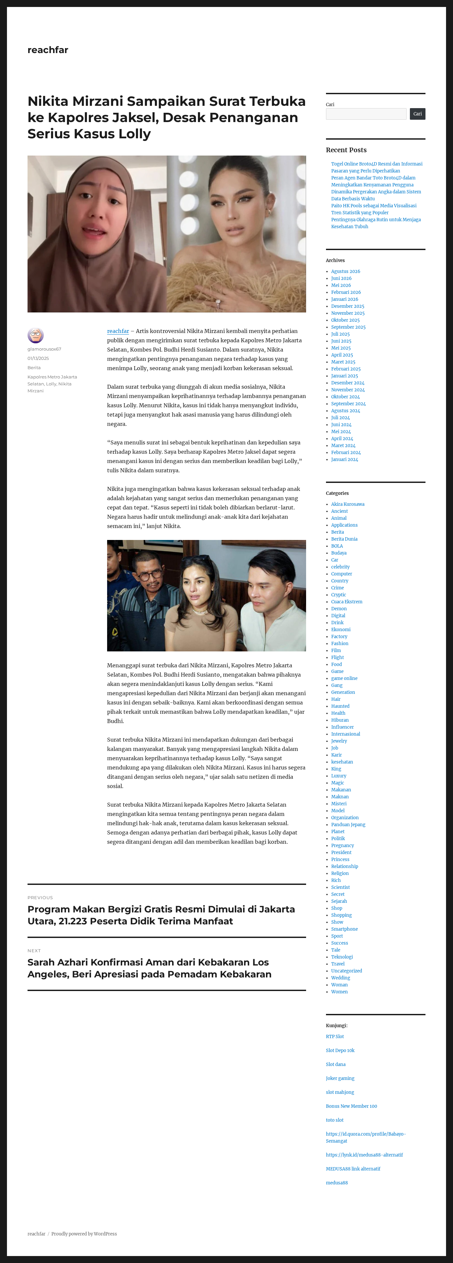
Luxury (338, 776)
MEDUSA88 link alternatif (353, 1169)
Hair (336, 699)
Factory (339, 636)
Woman (339, 985)
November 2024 (348, 390)
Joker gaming (340, 1078)
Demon (339, 609)
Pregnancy (342, 845)
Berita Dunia (344, 539)
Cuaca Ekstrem (346, 602)
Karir (336, 755)
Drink (337, 623)
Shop (336, 908)
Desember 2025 (347, 306)
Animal (339, 518)
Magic (337, 783)
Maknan (340, 797)
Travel (338, 964)
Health (338, 713)
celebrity (340, 567)
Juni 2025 (341, 341)
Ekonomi (341, 629)
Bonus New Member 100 (351, 1106)
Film (336, 650)
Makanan (341, 790)
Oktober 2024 (345, 397)
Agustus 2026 (345, 271)
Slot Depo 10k (340, 1050)
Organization (345, 818)
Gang (337, 685)
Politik (338, 838)
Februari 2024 (346, 452)
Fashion (340, 643)
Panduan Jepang (348, 825)
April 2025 (342, 355)
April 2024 (342, 438)
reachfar (48, 49)
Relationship (344, 866)
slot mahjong (340, 1092)
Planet (338, 831)
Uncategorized (346, 971)
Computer (341, 574)
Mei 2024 (341, 431)
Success (339, 943)
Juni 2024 (341, 425)
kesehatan (342, 762)
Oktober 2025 (345, 320)
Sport (337, 936)
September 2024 (348, 404)
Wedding (340, 978)
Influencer (342, 727)
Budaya (339, 553)
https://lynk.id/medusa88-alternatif (364, 1155)
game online (344, 678)
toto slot (335, 1120)
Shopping (341, 915)
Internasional (345, 734)
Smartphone (344, 929)
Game (337, 671)
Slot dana (336, 1064)
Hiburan (340, 720)
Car (334, 560)
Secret (338, 894)
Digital (338, 616)
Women (339, 992)
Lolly (51, 383)
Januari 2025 (344, 376)
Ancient (339, 511)
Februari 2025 (346, 369)
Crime (337, 588)
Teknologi (342, 957)
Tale (335, 950)
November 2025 (348, 313)
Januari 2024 (344, 459)
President (341, 852)
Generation (343, 692)
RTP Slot (335, 1036)
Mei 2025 (341, 348)
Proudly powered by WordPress (84, 1234)
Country (339, 581)
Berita (34, 367)
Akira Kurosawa (347, 504)
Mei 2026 (341, 285)
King (336, 769)
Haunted (340, 706)
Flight (337, 657)
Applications (344, 525)
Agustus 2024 (345, 411)
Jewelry (339, 741)
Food (336, 664)
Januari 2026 (344, 299)
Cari (330, 104)
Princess (340, 859)
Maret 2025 (343, 362)
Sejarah (339, 901)
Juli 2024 (340, 418)
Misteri (339, 804)
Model (338, 811)
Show (337, 922)
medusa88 (337, 1183)
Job (334, 748)
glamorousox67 (44, 349)
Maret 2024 (343, 445)
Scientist (340, 887)
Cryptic (338, 595)
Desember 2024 (347, 383)
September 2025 (348, 327)
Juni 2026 (341, 278)
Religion (340, 873)
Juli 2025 (340, 334)
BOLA (337, 546)
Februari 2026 (346, 292)
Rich (336, 880)
